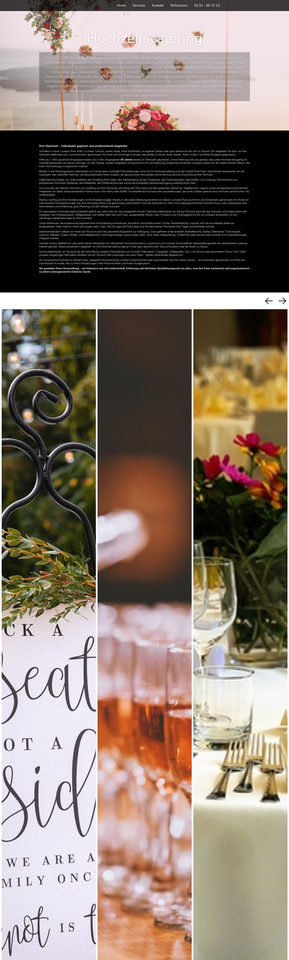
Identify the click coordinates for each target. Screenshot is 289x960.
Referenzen (178, 5)
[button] (139, 6)
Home (121, 5)
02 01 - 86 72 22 (207, 5)
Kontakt (158, 5)
